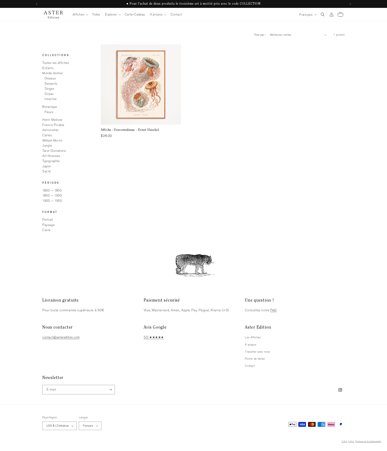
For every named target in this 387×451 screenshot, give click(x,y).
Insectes (51, 99)
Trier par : (260, 34)
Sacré (46, 171)
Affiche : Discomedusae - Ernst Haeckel (130, 130)
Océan (49, 94)
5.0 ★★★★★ (154, 337)
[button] (80, 14)
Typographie (51, 161)
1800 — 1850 (52, 190)
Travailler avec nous (257, 351)
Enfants (47, 68)
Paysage (48, 225)
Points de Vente (255, 358)
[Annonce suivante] (350, 4)
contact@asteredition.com (61, 337)
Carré (46, 230)
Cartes (47, 135)
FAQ (273, 310)
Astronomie (50, 130)
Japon (46, 166)
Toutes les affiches (55, 63)
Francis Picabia (53, 125)
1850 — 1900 (52, 195)
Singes (49, 88)
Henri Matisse (52, 120)
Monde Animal (52, 73)
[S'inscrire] (110, 389)
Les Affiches (253, 337)
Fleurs (49, 112)
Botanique (49, 107)
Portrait (47, 220)
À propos (250, 344)
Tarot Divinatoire (54, 151)
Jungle (47, 145)
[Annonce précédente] (36, 4)
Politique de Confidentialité (368, 441)
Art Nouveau (51, 156)
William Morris (52, 140)
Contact (250, 366)
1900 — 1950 (52, 201)
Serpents (51, 83)
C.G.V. (344, 441)
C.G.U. (351, 441)
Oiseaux (50, 78)
